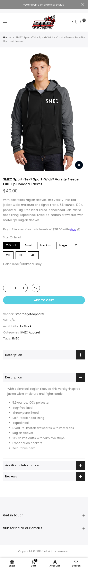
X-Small (11, 244)
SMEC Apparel (30, 332)
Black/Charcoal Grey (6, 272)
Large (63, 244)
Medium (46, 244)
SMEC (15, 338)
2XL (8, 254)
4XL (33, 254)
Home (7, 37)
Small (28, 244)
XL (76, 244)
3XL (20, 254)
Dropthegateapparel (29, 314)
